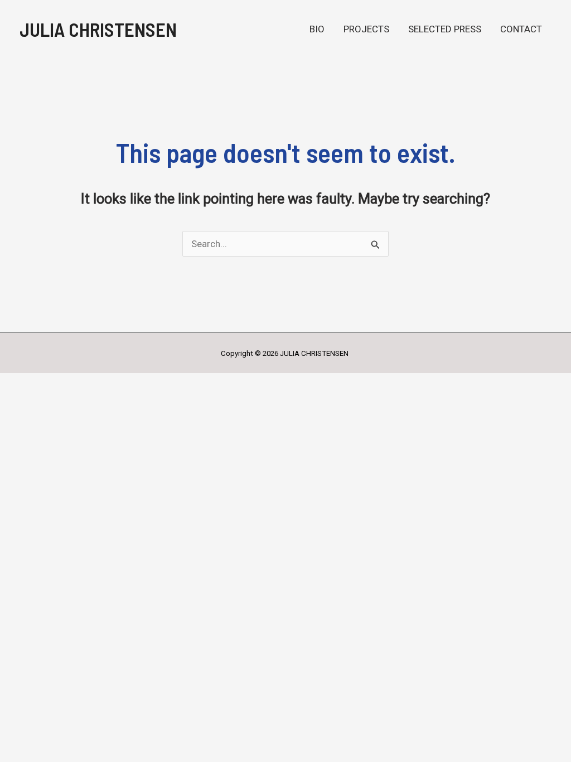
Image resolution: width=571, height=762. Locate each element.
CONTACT (521, 29)
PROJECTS (366, 29)
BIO (317, 29)
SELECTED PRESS (444, 29)
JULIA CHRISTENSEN (98, 29)
